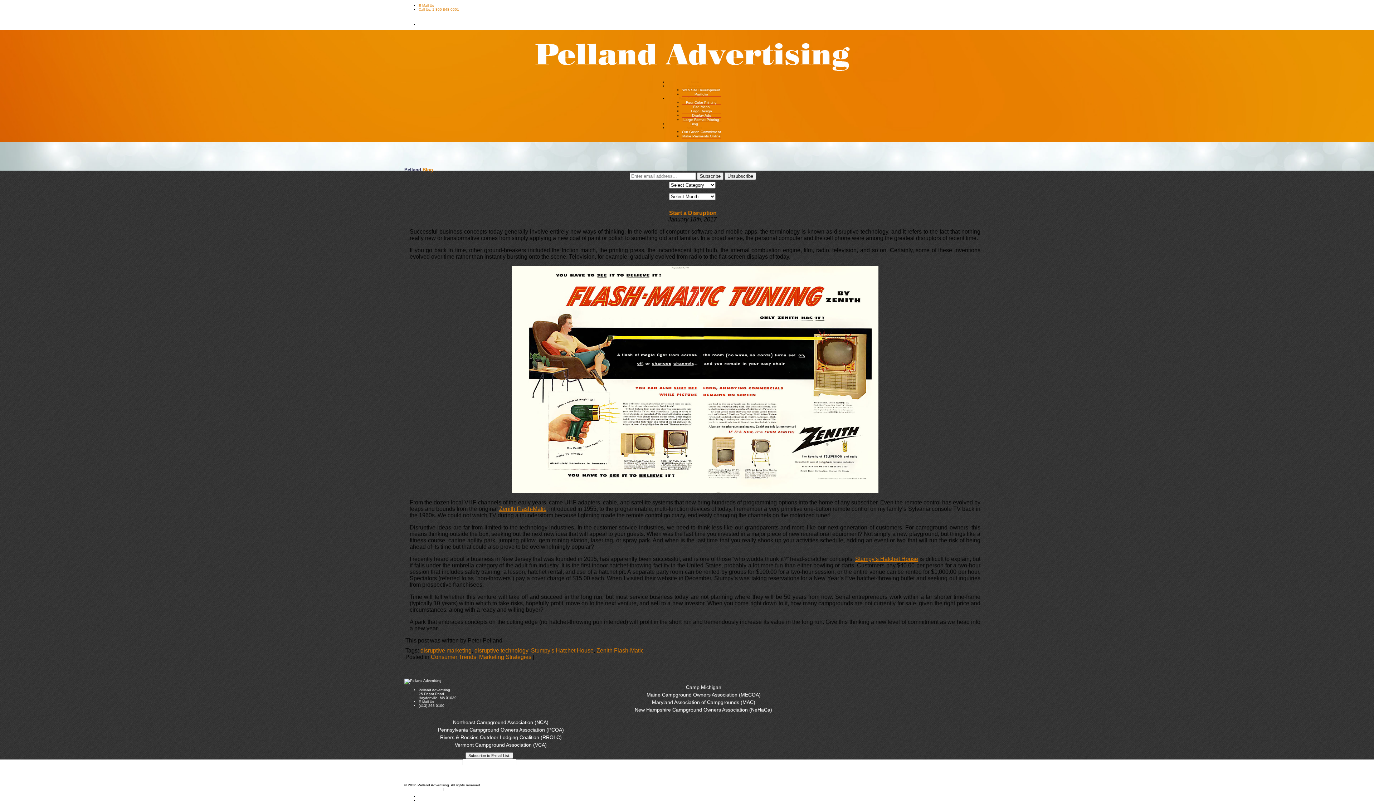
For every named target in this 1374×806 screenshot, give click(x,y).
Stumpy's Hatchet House (562, 651)
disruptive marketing (446, 651)
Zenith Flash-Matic (522, 509)
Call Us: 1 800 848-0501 (439, 9)
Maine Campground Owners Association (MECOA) (704, 695)
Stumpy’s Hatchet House (886, 559)
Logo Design (701, 111)
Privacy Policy (500, 768)
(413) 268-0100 (431, 706)
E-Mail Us (426, 6)
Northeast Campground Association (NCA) (501, 722)
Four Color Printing (701, 102)
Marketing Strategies (505, 657)
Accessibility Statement (423, 789)
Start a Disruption (693, 213)
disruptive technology (501, 651)
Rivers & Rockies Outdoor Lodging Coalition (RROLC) (501, 737)
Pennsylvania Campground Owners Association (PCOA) (501, 730)
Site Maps (701, 107)
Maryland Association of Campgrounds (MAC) (703, 702)
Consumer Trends (453, 657)
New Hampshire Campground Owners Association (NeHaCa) (703, 710)
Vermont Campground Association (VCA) (501, 745)
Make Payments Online (701, 136)
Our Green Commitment (701, 132)
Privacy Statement (460, 789)
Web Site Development (701, 90)
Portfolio (701, 94)
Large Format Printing (701, 120)
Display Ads (701, 115)
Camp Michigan (703, 687)
